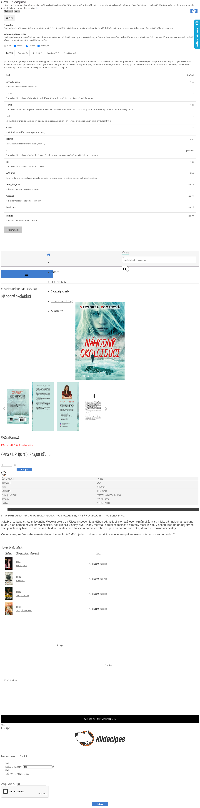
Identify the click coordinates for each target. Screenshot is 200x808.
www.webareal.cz (109, 718)
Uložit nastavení (13, 229)
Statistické (32, 45)
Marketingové (44, 45)
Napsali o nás (57, 311)
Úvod (3, 288)
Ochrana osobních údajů (62, 301)
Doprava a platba (58, 282)
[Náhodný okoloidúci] (100, 379)
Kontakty (55, 272)
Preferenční (20, 45)
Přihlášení (4, 2)
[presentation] (4, 409)
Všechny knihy (13, 288)
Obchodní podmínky (60, 291)
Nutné (9, 45)
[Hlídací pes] (3, 474)
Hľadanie (125, 252)
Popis (10, 509)
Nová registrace (19, 2)
